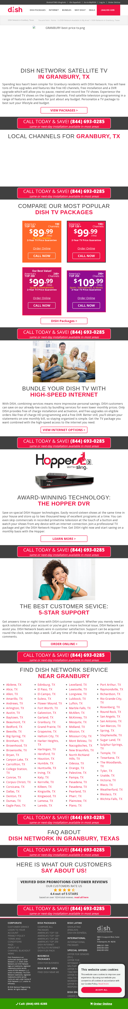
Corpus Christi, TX (18, 782)
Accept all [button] (101, 990)
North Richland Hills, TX (79, 756)
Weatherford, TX (111, 789)
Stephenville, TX (111, 735)
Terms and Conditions (15, 940)
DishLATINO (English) (56, 2)
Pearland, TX (77, 791)
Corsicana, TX (15, 787)
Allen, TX (12, 694)
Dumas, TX (13, 801)
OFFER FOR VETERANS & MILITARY (74, 963)
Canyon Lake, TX (17, 759)
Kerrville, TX (46, 782)
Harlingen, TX (47, 749)
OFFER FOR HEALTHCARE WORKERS (74, 977)
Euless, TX (44, 699)
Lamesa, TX (45, 801)
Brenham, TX (15, 741)
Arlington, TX (15, 708)
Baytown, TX (14, 717)
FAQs (10, 944)
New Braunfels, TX (81, 750)
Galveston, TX (47, 713)
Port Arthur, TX (110, 684)
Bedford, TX (14, 727)
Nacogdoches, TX (80, 745)
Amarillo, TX (14, 699)
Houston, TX (46, 758)
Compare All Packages (45, 928)
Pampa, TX (76, 777)
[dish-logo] (15, 10)
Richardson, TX (110, 694)
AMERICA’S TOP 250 (48, 941)
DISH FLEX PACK (46, 950)
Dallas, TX (12, 791)
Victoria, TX (108, 780)
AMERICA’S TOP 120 (48, 932)
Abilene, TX (13, 684)
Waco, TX (106, 785)
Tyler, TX (106, 771)
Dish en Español (77, 932)
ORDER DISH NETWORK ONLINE (77, 997)
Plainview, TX (77, 801)
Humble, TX (45, 763)
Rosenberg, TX (110, 707)
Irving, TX (44, 773)
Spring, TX (107, 730)
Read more (103, 983)
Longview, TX (78, 694)
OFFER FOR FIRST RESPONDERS (76, 985)
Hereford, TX (46, 754)
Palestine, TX (77, 773)
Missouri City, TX (80, 736)
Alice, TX (11, 689)
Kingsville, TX (46, 791)
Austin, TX (13, 713)
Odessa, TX (76, 763)
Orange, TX (76, 768)
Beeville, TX (14, 731)
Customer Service (18, 926)
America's (75, 224)
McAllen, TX (76, 713)
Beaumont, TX (15, 722)
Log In (102, 2)
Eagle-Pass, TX (15, 805)
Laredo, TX (45, 805)
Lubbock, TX (77, 699)
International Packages (76, 943)
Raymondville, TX (111, 689)
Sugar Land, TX (110, 740)
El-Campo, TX (46, 694)
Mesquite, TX (77, 722)
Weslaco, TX (108, 794)
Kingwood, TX (47, 796)
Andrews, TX (14, 703)
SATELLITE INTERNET (49, 947)
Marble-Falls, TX (80, 708)
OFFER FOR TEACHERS (73, 970)
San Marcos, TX (110, 726)
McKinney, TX (78, 717)
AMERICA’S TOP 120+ (49, 935)
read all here (81, 897)
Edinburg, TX (46, 684)
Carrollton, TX (15, 764)
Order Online (114, 2)
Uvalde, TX (107, 775)
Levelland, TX (78, 684)
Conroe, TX (13, 777)
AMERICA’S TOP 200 (48, 938)
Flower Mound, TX (50, 703)
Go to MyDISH (90, 2)
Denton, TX (13, 796)
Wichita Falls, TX (111, 799)
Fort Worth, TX (48, 708)
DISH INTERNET (46, 944)
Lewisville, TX (78, 689)
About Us (13, 947)
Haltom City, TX (48, 736)
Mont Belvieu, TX (80, 741)
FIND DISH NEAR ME (48, 972)
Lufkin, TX (75, 703)
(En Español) (75, 2)
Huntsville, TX (47, 768)
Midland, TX (77, 727)
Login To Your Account (16, 931)
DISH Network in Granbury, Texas (21, 20)
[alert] (101, 980)
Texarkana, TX (109, 758)
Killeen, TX (45, 787)
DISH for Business (48, 962)
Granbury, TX (46, 722)
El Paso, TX (45, 689)
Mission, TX (76, 731)
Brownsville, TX (16, 750)
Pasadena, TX (78, 782)
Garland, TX (45, 717)
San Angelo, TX (110, 716)
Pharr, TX (75, 796)
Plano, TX (75, 805)
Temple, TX (108, 753)
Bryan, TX (12, 755)
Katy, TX (43, 777)
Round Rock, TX (110, 712)
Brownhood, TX (16, 745)
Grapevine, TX (47, 731)
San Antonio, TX (110, 721)
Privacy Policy (16, 935)
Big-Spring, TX (15, 736)
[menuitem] (37, 10)
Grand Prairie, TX (49, 727)
